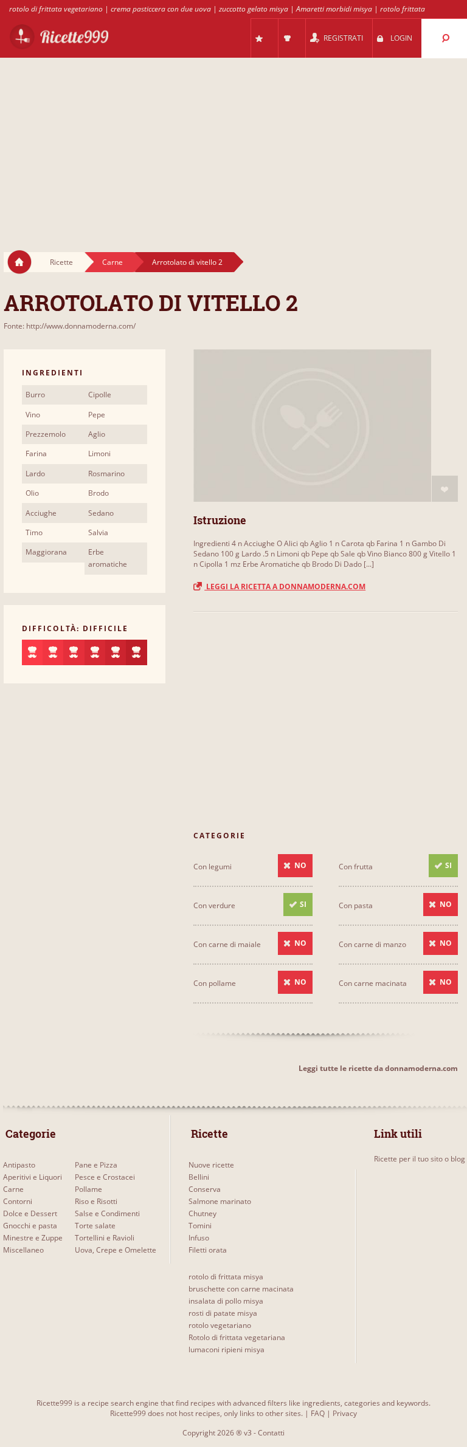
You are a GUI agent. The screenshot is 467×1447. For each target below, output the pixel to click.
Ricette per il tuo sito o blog (419, 1159)
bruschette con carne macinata (241, 1289)
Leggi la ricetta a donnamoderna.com (284, 586)
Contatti (271, 1433)
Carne (112, 262)
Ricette (61, 262)
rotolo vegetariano (220, 1325)
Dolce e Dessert (30, 1213)
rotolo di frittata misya (226, 1276)
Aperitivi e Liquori (32, 1177)
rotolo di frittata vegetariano (56, 9)
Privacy (345, 1413)
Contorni (17, 1201)
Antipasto (19, 1165)
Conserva (205, 1189)
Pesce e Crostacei (105, 1177)
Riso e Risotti (96, 1201)
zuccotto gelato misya (253, 9)
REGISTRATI (343, 38)
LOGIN (401, 38)
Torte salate (95, 1225)
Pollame (88, 1189)
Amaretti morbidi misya (334, 9)
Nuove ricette (211, 1165)
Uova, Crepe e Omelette (115, 1250)
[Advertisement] (233, 143)
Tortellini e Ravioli (104, 1238)
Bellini (199, 1177)
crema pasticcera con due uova (161, 9)
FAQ (318, 1413)
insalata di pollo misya (226, 1301)
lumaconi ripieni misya (227, 1349)
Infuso (199, 1238)
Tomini (200, 1225)
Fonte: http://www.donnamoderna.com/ (70, 326)
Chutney (202, 1213)
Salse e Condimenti (107, 1213)
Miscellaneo (23, 1250)
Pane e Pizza (96, 1165)
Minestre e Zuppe (33, 1238)
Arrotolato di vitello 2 (187, 262)
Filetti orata (208, 1250)
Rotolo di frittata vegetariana (237, 1337)
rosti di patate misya (223, 1313)
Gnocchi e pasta (30, 1225)
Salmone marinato (220, 1201)
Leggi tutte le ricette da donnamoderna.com (378, 1068)
